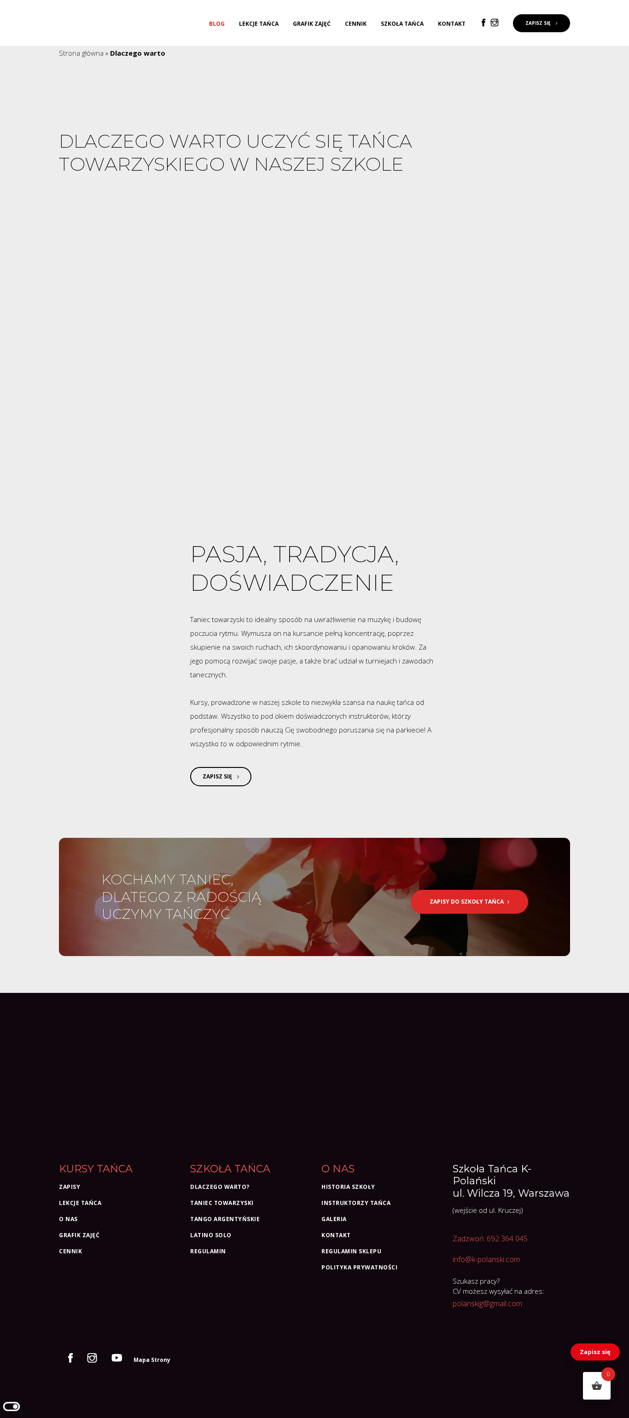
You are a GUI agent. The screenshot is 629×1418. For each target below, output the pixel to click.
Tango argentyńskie (225, 1219)
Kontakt (452, 24)
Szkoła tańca (402, 24)
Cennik (356, 24)
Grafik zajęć (312, 24)
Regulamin (208, 1251)
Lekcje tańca (259, 24)
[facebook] (485, 23)
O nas (68, 1219)
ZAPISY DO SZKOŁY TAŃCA (467, 901)
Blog (217, 24)
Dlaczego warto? (220, 1187)
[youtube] (119, 1359)
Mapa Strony (152, 1360)
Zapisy (69, 1187)
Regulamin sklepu (351, 1251)
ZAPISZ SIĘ (538, 23)
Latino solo (211, 1235)
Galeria (334, 1219)
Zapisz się (595, 1352)
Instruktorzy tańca (355, 1203)
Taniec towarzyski (222, 1203)
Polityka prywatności (359, 1267)
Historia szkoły (348, 1187)
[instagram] (496, 23)
